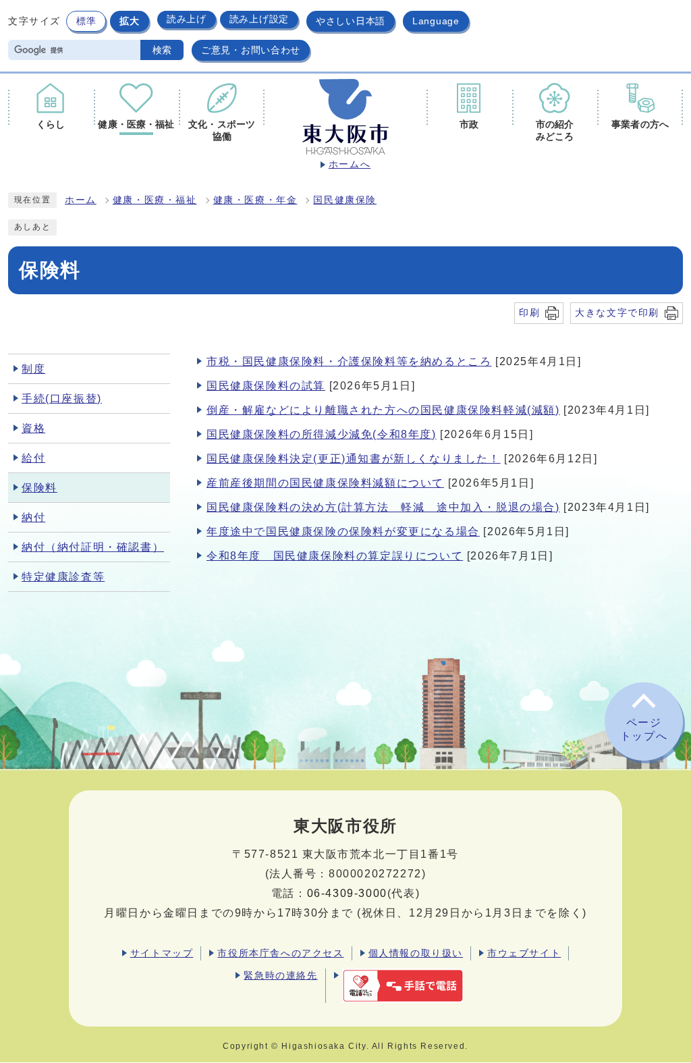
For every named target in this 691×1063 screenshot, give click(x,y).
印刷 (529, 312)
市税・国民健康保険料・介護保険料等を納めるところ (348, 361)
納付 (33, 517)
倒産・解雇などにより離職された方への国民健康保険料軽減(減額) (383, 410)
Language (436, 21)
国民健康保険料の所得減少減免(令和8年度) (321, 434)
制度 (33, 369)
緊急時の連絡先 (280, 975)
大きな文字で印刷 (617, 312)
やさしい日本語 (350, 21)
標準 (86, 21)
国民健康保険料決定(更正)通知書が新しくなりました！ (353, 458)
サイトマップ (162, 953)
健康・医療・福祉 (155, 200)
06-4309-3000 (347, 893)
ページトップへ (643, 729)
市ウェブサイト (524, 953)
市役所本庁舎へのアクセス (280, 953)
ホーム (80, 200)
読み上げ (186, 18)
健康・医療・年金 (255, 200)
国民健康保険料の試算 (265, 385)
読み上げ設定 (259, 18)
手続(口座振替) (62, 398)
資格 (33, 428)
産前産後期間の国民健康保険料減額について (325, 483)
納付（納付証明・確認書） (93, 547)
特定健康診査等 (63, 576)
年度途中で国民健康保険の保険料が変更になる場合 (343, 531)
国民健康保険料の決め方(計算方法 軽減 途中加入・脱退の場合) (383, 507)
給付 (33, 458)
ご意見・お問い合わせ (250, 50)
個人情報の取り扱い (415, 953)
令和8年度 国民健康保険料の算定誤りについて (334, 556)
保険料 (39, 487)
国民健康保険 (345, 200)
